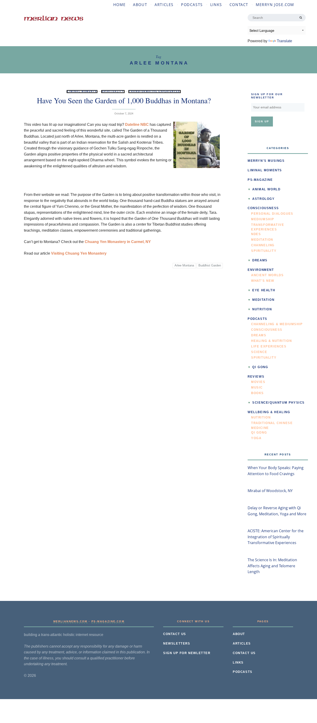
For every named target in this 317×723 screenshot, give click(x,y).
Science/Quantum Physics (278, 402)
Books (257, 393)
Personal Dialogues (272, 213)
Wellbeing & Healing (269, 412)
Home (119, 4)
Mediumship (262, 219)
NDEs (256, 234)
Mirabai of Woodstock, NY (270, 490)
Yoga (256, 438)
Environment (261, 270)
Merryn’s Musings (266, 160)
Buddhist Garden (209, 265)
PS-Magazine (260, 180)
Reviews (256, 376)
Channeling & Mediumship (277, 324)
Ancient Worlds (267, 275)
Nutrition (262, 309)
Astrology (263, 199)
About (140, 4)
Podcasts (192, 4)
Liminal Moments (82, 91)
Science (259, 352)
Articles (164, 4)
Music (257, 387)
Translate (284, 41)
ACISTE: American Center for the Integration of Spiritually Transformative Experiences (276, 536)
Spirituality (113, 91)
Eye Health (263, 290)
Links (216, 4)
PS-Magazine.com (107, 621)
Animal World (266, 189)
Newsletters (176, 643)
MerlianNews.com (70, 621)
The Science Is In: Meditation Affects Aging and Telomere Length (272, 565)
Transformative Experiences (154, 91)
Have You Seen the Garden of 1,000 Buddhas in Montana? (124, 100)
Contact (239, 4)
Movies (258, 382)
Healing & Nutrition (271, 341)
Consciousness (263, 208)
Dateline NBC (137, 124)
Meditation (262, 239)
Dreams (260, 260)
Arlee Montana (184, 265)
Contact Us (174, 634)
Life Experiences (269, 346)
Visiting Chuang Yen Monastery (79, 253)
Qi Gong (260, 367)
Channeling (263, 245)
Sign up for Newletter (186, 653)
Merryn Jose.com (275, 4)
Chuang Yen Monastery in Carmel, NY (118, 242)
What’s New (262, 280)
